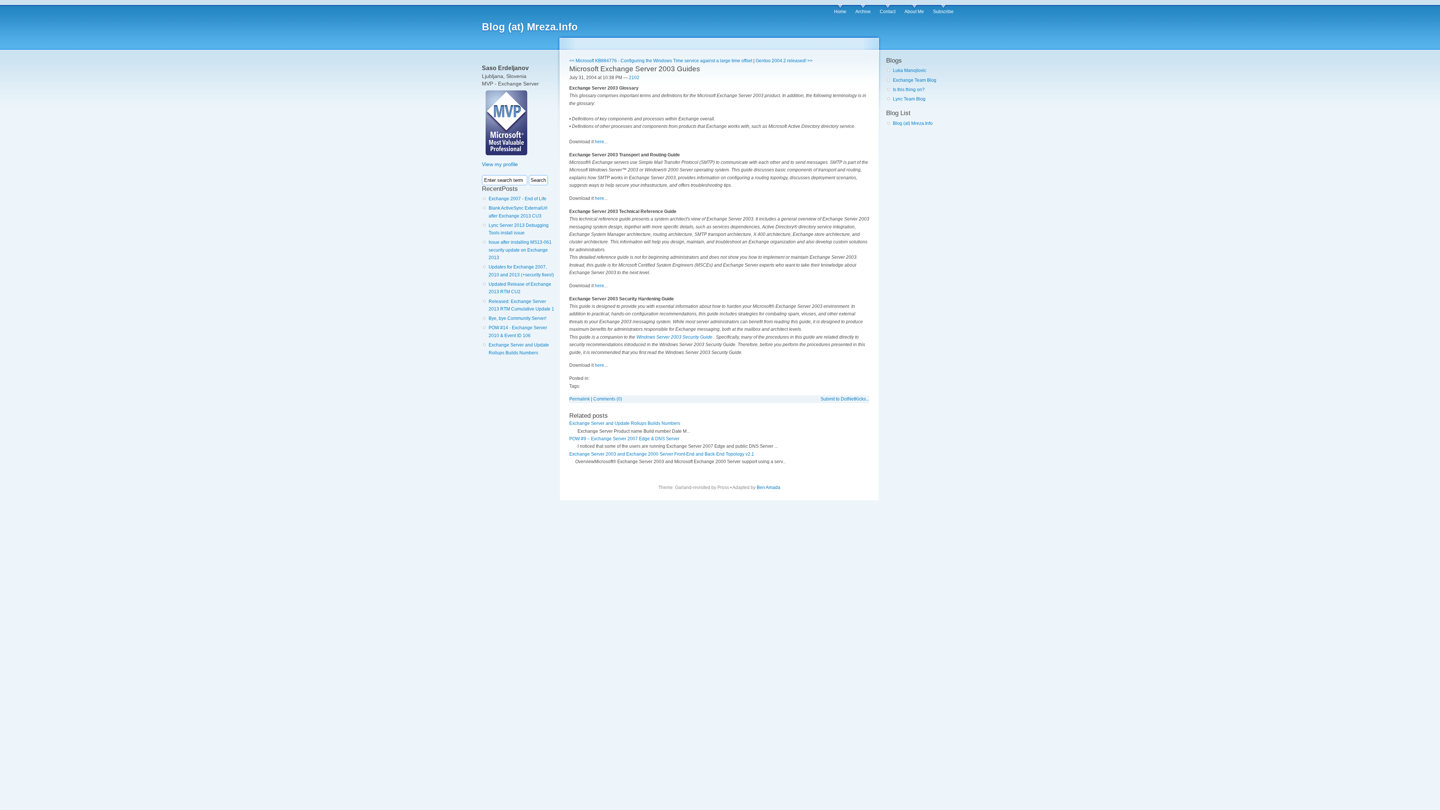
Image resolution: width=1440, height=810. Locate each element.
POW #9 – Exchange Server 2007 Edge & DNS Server (624, 438)
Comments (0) (607, 399)
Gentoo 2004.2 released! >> (784, 60)
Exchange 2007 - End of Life (517, 198)
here (599, 141)
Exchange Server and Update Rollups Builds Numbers (624, 423)
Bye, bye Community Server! (517, 318)
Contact (888, 11)
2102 (634, 77)
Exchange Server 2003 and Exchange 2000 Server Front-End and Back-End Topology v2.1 (661, 454)
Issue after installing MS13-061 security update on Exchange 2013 (520, 250)
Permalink (579, 399)
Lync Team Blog (909, 99)
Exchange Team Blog (914, 80)
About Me (914, 11)
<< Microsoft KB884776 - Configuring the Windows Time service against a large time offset (660, 60)
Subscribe (943, 11)
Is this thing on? (909, 89)
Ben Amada (768, 487)
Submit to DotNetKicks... (844, 399)
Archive (863, 11)
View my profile (500, 164)
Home (840, 11)
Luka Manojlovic (909, 70)
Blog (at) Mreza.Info (530, 27)
